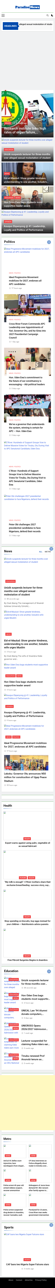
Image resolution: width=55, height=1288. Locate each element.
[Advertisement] (27, 59)
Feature (23, 878)
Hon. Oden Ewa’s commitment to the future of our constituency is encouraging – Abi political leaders (27, 381)
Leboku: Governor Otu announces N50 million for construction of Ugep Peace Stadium (25, 777)
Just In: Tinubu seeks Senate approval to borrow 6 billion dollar (32, 132)
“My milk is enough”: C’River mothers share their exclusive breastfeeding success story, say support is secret (27, 885)
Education (9, 150)
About (10, 1280)
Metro (8, 1156)
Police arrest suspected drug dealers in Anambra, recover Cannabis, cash (13, 1212)
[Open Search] (48, 15)
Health (27, 839)
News (14, 123)
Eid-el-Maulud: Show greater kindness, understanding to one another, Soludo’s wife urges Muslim (25, 182)
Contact (19, 1280)
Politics (17, 273)
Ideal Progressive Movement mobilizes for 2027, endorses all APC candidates (25, 280)
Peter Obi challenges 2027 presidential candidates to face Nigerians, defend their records (25, 528)
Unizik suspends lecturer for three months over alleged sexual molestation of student (23, 591)
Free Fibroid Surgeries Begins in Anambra (27, 960)
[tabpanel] (27, 1251)
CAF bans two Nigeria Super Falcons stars (27, 1264)
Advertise (29, 1280)
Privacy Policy (41, 1280)
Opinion (8, 222)
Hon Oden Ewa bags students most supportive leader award (35, 999)
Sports (27, 1260)
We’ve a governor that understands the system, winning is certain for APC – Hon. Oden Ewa (26, 427)
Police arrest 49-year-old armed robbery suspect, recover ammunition (13, 1187)
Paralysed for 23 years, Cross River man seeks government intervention (39, 1212)
